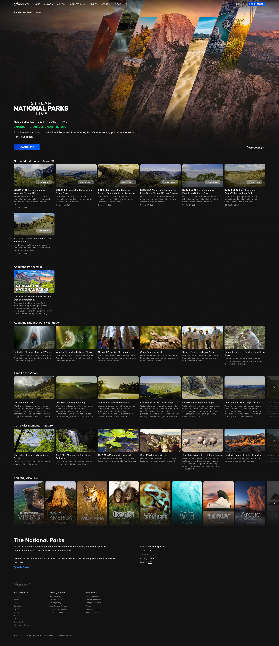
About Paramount (93, 609)
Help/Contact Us (92, 596)
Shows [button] (47, 4)
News (118, 4)
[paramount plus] (22, 4)
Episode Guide (21, 567)
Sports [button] (105, 4)
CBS (150, 562)
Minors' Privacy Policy (58, 609)
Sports (16, 612)
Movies (16, 603)
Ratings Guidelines (93, 603)
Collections (18, 606)
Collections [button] (77, 4)
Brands (16, 616)
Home (37, 4)
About (39, 12)
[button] (34, 292)
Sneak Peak (18, 622)
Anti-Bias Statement (94, 612)
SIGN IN (240, 4)
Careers (89, 606)
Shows (16, 600)
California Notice (56, 612)
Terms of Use (55, 596)
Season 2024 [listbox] (49, 161)
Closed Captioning (93, 600)
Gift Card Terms (56, 600)
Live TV (94, 4)
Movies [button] (61, 4)
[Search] (126, 4)
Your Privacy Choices (58, 606)
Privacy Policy (55, 603)
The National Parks (23, 12)
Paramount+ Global (21, 625)
